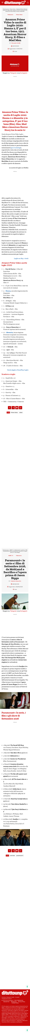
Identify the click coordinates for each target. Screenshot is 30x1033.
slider (20, 412)
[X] (13, 407)
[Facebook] (9, 407)
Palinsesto (10, 14)
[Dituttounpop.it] (15, 2)
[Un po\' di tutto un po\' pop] (15, 993)
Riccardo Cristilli (15, 43)
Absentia (9, 332)
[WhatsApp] (20, 407)
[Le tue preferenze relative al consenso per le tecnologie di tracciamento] (27, 1030)
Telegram (13, 73)
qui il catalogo (16, 148)
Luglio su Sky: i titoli (21, 258)
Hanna (8, 291)
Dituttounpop (6, 9)
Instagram (23, 73)
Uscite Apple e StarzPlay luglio (17, 370)
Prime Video (12, 9)
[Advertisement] (15, 92)
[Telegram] (16, 407)
